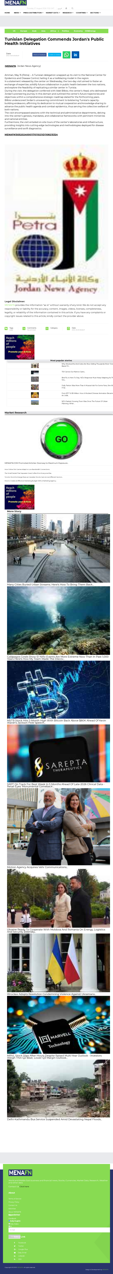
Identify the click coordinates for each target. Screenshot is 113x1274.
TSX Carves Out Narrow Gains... (73, 372)
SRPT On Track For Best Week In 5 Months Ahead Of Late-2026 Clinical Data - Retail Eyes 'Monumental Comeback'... (55, 785)
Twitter (21, 1246)
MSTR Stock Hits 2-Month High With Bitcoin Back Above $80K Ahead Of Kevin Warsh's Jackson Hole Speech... (56, 721)
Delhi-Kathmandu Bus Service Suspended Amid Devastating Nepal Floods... (54, 1119)
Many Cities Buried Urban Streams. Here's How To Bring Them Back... (50, 584)
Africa (53, 31)
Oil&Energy (93, 31)
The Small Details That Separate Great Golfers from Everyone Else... (28, 473)
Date (8, 53)
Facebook (22, 1243)
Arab (34, 31)
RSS (20, 1259)
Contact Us (12, 1205)
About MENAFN (14, 1212)
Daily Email (22, 1253)
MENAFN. (20, 1267)
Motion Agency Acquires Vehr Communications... (37, 867)
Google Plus (23, 1249)
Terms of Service (14, 1199)
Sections (94, 13)
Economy (78, 31)
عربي (60, 8)
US (11, 31)
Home (7, 13)
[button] (66, 8)
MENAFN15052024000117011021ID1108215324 (31, 134)
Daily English (15, 1221)
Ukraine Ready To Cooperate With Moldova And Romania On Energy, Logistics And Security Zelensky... (56, 930)
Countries (81, 13)
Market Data (52, 13)
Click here (24, 1186)
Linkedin (21, 1256)
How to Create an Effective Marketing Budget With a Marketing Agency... (31, 481)
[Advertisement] (45, 21)
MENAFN (10, 66)
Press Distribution (32, 13)
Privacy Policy (13, 1202)
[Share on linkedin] (75, 54)
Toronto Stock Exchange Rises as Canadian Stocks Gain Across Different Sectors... (34, 477)
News (16, 13)
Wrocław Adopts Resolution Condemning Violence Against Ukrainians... (51, 994)
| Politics (64, 31)
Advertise (12, 1209)
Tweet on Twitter (54, 54)
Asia (43, 31)
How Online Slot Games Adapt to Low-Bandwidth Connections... (27, 469)
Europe (23, 31)
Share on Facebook (39, 54)
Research (67, 13)
